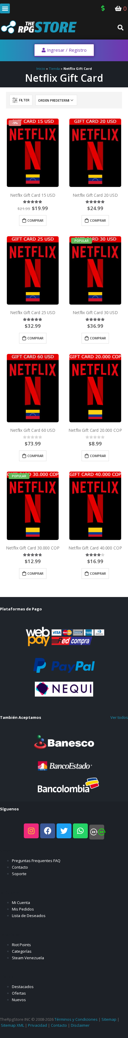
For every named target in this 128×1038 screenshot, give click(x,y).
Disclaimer (80, 1025)
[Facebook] (47, 830)
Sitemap (109, 1019)
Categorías (22, 951)
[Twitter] (64, 830)
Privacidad (37, 1025)
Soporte (19, 873)
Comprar (35, 220)
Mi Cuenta (21, 902)
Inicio (40, 68)
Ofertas (19, 993)
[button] (5, 8)
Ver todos (119, 717)
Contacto (20, 867)
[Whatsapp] (80, 830)
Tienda (54, 68)
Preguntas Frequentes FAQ (36, 860)
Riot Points (21, 944)
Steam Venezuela (28, 957)
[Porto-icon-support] (96, 832)
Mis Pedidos (23, 909)
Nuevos (19, 999)
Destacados (23, 986)
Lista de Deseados (29, 915)
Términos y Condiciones (76, 1019)
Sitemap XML (12, 1025)
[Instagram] (31, 830)
